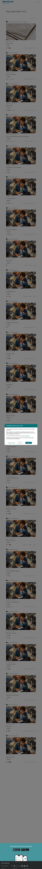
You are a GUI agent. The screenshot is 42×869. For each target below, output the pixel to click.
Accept (28, 442)
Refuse (20, 442)
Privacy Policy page (26, 435)
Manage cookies (11, 442)
